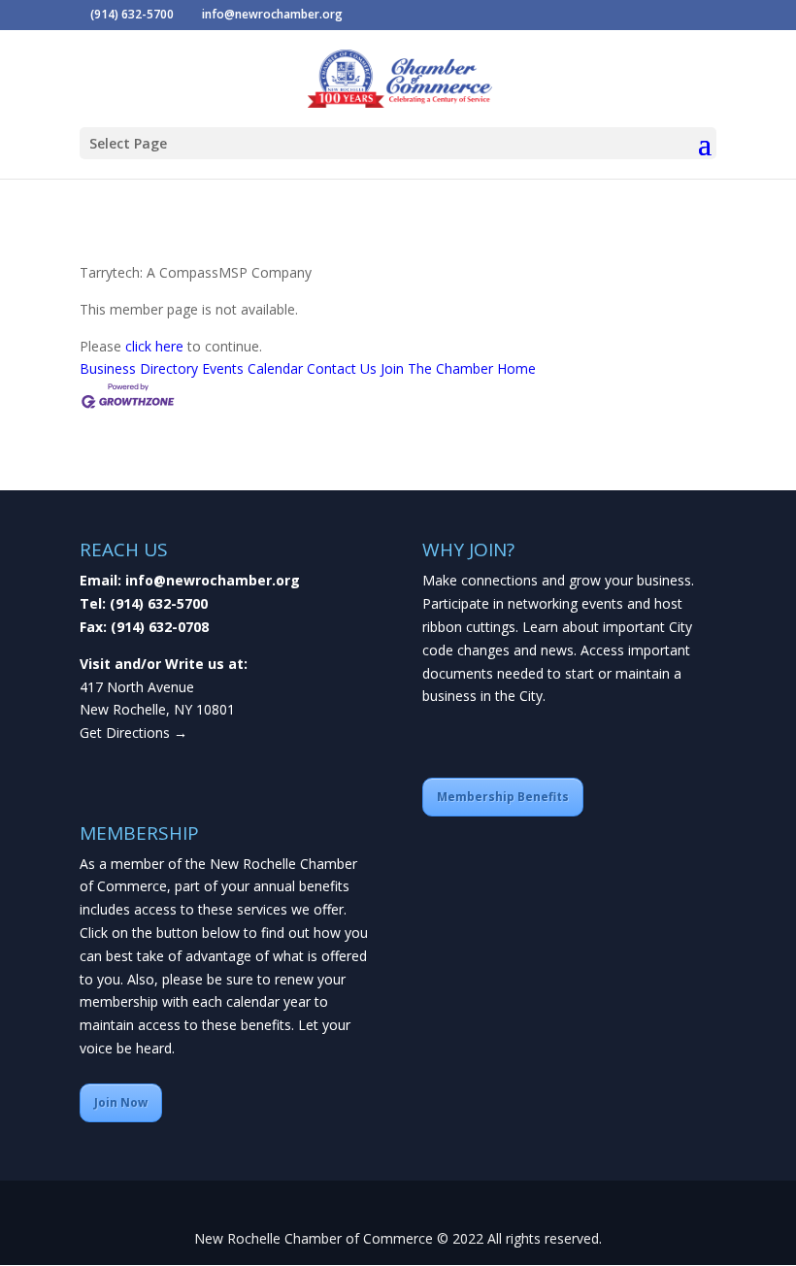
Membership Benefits (503, 796)
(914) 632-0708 (160, 626)
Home (516, 368)
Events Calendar (252, 368)
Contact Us (342, 368)
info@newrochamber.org (212, 580)
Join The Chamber (437, 368)
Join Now (121, 1102)
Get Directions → (133, 732)
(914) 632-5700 (159, 603)
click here (154, 346)
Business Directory (139, 368)
